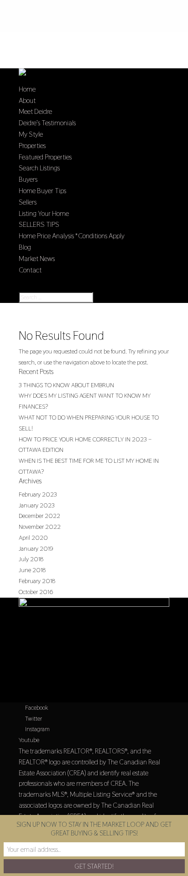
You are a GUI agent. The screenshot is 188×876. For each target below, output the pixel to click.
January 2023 (37, 505)
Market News (37, 258)
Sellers (28, 202)
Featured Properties (45, 157)
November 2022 (40, 527)
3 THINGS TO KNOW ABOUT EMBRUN (66, 385)
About (27, 100)
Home (27, 89)
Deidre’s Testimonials (47, 123)
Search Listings (39, 168)
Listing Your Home (44, 213)
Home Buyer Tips (42, 190)
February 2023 (38, 494)
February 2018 (37, 581)
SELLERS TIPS (39, 224)
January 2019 (36, 548)
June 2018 (32, 570)
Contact (30, 270)
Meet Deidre (35, 111)
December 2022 (39, 516)
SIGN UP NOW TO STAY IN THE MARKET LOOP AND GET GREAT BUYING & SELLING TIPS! (94, 828)
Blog (25, 247)
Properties (32, 145)
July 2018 (31, 559)
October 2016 (36, 592)
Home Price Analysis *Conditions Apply (72, 236)
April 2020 (33, 537)
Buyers (28, 179)
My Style (31, 134)
